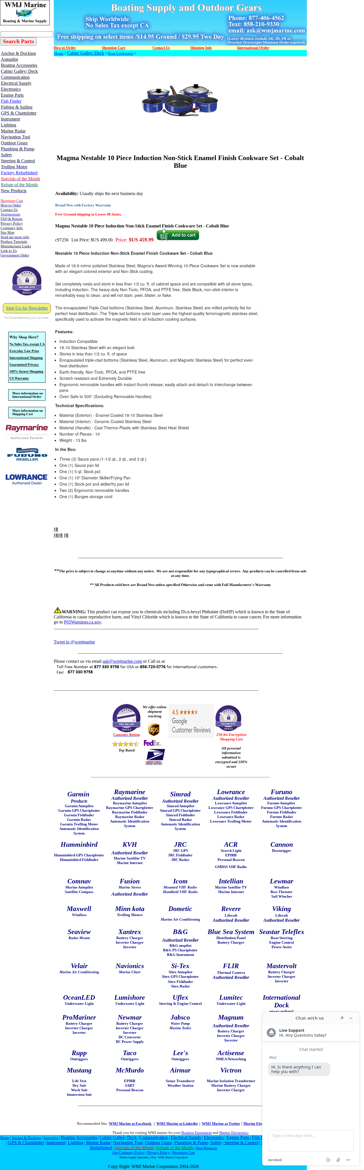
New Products (206, 1148)
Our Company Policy (128, 1152)
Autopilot (50, 1138)
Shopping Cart (183, 1152)
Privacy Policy (158, 1152)
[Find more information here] (311, 1088)
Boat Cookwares (120, 53)
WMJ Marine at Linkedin (177, 1123)
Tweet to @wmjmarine (74, 641)
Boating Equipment (196, 1132)
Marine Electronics (234, 1132)
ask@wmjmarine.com (122, 661)
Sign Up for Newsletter (27, 308)
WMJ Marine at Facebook (130, 1123)
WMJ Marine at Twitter (221, 1123)
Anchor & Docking (26, 1138)
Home (58, 53)
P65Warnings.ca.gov (82, 622)
